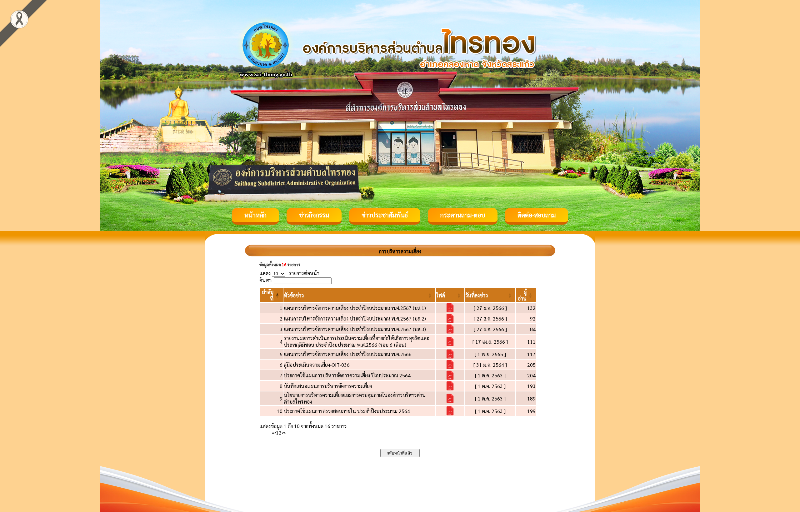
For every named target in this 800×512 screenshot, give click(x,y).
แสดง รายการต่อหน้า (289, 273)
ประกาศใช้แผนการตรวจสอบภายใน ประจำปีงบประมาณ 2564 (347, 411)
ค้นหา (265, 280)
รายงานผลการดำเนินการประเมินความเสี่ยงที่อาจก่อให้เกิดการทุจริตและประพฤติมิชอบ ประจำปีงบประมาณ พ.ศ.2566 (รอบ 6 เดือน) (356, 341)
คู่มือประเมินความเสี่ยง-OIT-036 (317, 364)
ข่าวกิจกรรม (314, 215)
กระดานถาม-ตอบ (462, 215)
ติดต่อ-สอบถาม (537, 215)
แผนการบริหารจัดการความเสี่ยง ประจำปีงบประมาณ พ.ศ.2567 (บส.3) (355, 329)
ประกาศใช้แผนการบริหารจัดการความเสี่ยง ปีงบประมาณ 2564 (347, 375)
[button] (294, 295)
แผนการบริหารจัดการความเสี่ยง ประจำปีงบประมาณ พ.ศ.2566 (348, 354)
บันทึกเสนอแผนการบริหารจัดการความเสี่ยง (328, 386)
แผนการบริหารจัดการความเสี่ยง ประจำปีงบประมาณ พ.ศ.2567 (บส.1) (355, 308)
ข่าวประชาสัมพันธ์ (385, 215)
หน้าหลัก (255, 215)
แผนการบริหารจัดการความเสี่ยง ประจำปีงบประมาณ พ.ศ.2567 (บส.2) (355, 318)
